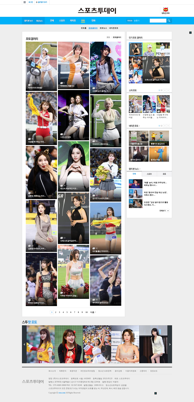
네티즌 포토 (134, 126)
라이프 (72, 20)
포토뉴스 (103, 28)
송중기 (136, 21)
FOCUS (130, 20)
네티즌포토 (113, 28)
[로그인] (30, 2)
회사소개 (52, 371)
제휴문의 (62, 371)
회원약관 (73, 371)
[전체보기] (24, 2)
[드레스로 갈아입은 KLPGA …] (156, 83)
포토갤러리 (93, 28)
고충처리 (143, 371)
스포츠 (61, 20)
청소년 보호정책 (104, 371)
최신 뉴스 (40, 20)
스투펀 (165, 11)
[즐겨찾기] (42, 2)
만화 (94, 20)
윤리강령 (118, 371)
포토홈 (83, 28)
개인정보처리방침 (87, 371)
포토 (83, 20)
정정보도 (153, 371)
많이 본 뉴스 (28, 20)
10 (86, 312)
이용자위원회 (130, 371)
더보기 (164, 210)
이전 (165, 90)
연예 (51, 20)
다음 (92, 312)
